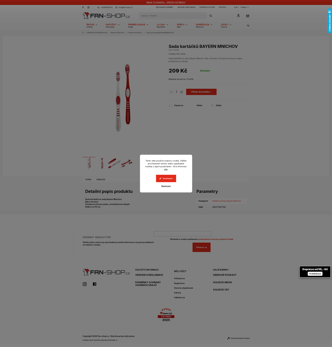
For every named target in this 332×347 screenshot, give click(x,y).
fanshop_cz (88, 7)
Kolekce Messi (222, 282)
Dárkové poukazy (225, 275)
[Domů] (83, 32)
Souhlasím (168, 178)
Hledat (212, 16)
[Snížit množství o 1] (171, 92)
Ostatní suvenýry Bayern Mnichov (226, 201)
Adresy (177, 293)
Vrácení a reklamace (186, 7)
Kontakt (223, 7)
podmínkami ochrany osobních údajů (216, 239)
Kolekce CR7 (221, 289)
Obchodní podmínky (165, 7)
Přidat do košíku (200, 91)
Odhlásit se (179, 297)
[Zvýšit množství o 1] (181, 92)
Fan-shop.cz (83, 7)
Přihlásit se (201, 247)
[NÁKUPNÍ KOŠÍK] (248, 16)
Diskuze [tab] (101, 179)
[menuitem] (92, 25)
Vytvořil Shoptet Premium (240, 338)
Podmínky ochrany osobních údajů (148, 284)
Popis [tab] (88, 179)
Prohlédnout (315, 274)
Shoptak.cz (113, 340)
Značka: (177, 54)
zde (166, 169)
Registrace (179, 283)
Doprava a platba (207, 7)
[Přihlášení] (238, 15)
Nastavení (166, 186)
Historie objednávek (183, 288)
